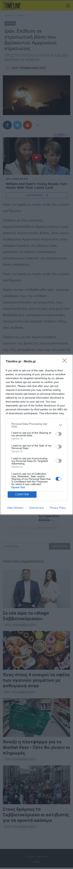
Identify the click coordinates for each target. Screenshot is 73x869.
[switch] (59, 434)
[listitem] (36, 425)
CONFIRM (22, 494)
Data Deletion (15, 507)
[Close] (65, 361)
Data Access (36, 507)
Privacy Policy (58, 507)
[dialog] (36, 434)
